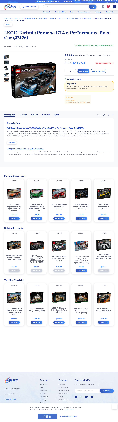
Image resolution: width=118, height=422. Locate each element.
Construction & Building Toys (32, 18)
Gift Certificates (63, 393)
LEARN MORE (67, 1)
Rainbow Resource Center (11, 381)
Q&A (56, 115)
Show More (12, 143)
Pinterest (108, 115)
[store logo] (10, 7)
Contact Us (46, 12)
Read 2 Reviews (80, 55)
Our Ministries (63, 400)
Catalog (61, 397)
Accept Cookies (47, 416)
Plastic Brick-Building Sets (49, 18)
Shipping (43, 400)
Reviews (46, 115)
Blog (71, 12)
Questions (43, 390)
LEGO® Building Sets (76, 18)
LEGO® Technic (88, 18)
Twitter (104, 115)
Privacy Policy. (69, 409)
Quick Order (110, 12)
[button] (102, 6)
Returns (42, 403)
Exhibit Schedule (64, 387)
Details (23, 115)
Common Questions (84, 12)
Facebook (113, 115)
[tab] (8, 24)
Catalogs (98, 12)
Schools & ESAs (60, 12)
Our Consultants (64, 390)
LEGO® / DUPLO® (64, 18)
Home (6, 18)
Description (9, 115)
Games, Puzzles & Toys (16, 18)
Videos (34, 115)
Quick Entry (44, 397)
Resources (43, 393)
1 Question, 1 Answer (93, 55)
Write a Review (107, 55)
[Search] (92, 7)
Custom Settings (68, 416)
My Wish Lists (108, 6)
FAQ (41, 387)
